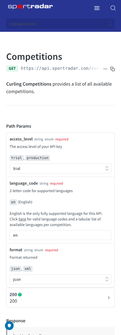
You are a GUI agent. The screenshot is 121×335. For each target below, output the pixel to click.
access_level (21, 139)
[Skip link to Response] (2, 321)
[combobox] (60, 235)
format (16, 249)
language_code (24, 183)
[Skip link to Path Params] (2, 126)
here (22, 219)
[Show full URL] (105, 69)
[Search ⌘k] (113, 8)
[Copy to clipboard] (112, 69)
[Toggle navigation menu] (97, 8)
